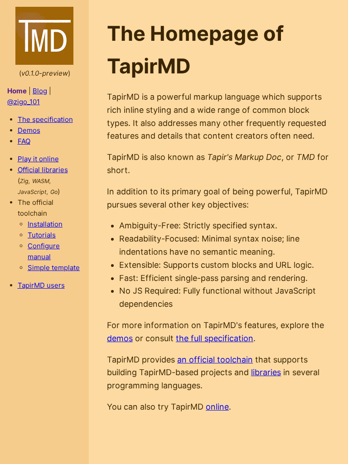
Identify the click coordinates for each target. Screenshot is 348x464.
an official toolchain (215, 359)
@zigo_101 (23, 101)
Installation (45, 224)
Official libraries (43, 169)
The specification (45, 119)
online (217, 406)
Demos (29, 130)
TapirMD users (41, 285)
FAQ (24, 141)
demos (120, 338)
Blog (40, 91)
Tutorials (42, 235)
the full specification (214, 338)
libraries (266, 372)
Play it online (38, 159)
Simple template (54, 267)
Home (17, 91)
